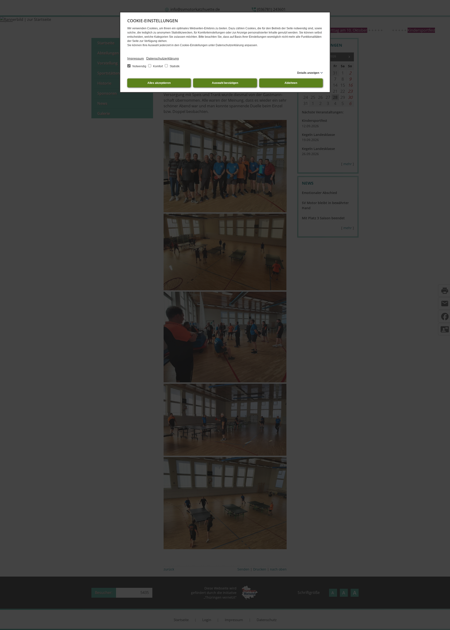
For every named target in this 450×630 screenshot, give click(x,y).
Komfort (158, 66)
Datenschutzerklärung (162, 58)
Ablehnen (291, 83)
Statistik (174, 66)
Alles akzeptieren (159, 83)
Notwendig (139, 66)
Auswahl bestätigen (225, 83)
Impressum (135, 58)
